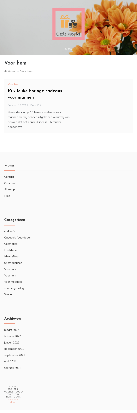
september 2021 (14, 355)
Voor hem (13, 84)
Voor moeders (13, 281)
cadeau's (9, 231)
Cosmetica (10, 243)
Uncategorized (13, 263)
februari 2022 (12, 336)
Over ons (9, 183)
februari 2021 (12, 368)
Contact (9, 176)
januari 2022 (11, 342)
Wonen (8, 294)
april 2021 (10, 361)
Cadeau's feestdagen (17, 237)
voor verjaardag (14, 288)
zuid (39, 105)
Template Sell (13, 400)
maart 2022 (11, 330)
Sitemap (9, 189)
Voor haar (10, 269)
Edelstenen (11, 250)
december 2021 (14, 348)
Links (7, 195)
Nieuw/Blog (11, 256)
